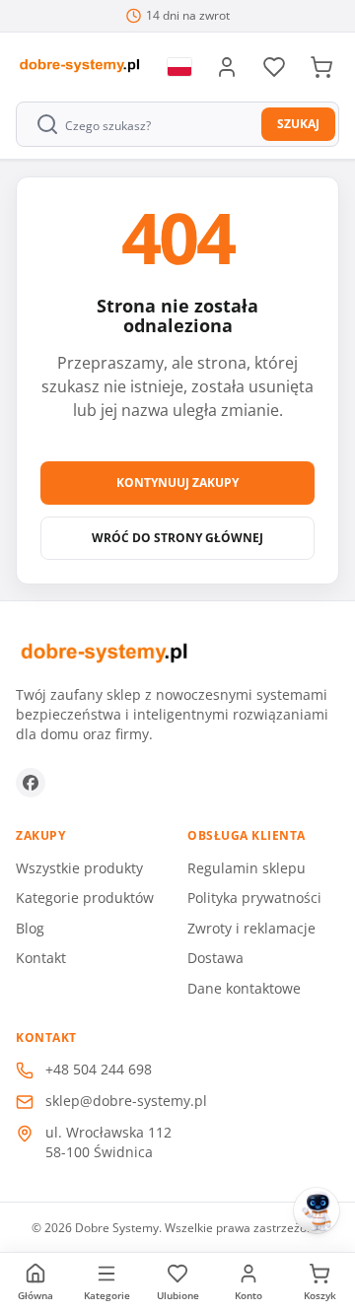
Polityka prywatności (254, 897)
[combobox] (140, 124)
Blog (30, 928)
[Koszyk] (321, 67)
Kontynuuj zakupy (177, 482)
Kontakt (41, 957)
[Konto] (227, 67)
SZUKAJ (298, 123)
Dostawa (215, 957)
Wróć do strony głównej (177, 537)
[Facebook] (30, 782)
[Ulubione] (274, 67)
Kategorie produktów (85, 897)
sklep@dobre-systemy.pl (126, 1100)
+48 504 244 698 (98, 1069)
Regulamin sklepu (246, 868)
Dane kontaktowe (244, 988)
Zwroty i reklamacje (251, 928)
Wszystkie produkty (79, 868)
